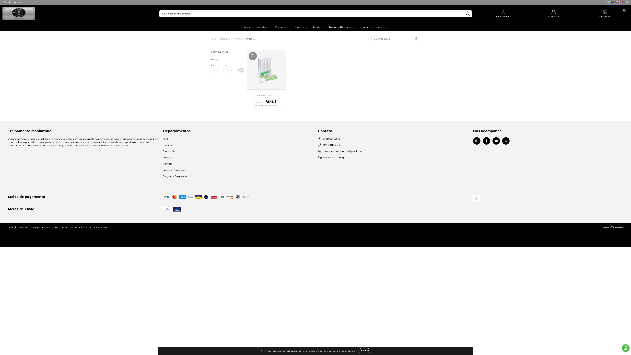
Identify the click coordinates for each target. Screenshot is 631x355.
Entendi (364, 351)
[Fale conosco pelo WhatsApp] (625, 348)
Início (247, 26)
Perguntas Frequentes (373, 26)
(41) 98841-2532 (331, 144)
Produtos (262, 26)
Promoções (282, 26)
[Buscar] (468, 14)
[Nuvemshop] (613, 227)
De (212, 65)
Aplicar (241, 70)
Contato (318, 26)
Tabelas (300, 26)
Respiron (225, 38)
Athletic (238, 38)
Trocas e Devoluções (341, 26)
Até (227, 65)
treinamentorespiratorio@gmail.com (342, 151)
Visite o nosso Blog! (333, 157)
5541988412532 (331, 138)
